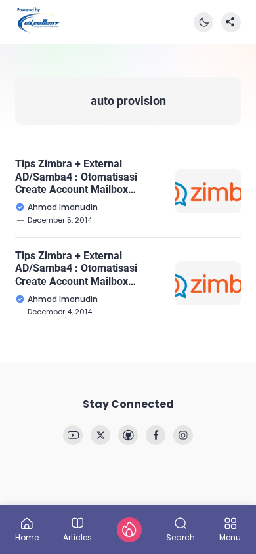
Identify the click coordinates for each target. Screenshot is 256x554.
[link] (73, 435)
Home (27, 537)
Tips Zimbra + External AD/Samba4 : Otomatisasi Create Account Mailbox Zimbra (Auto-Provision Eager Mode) (85, 268)
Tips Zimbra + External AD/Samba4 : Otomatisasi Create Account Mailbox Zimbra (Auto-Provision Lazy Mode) (83, 177)
